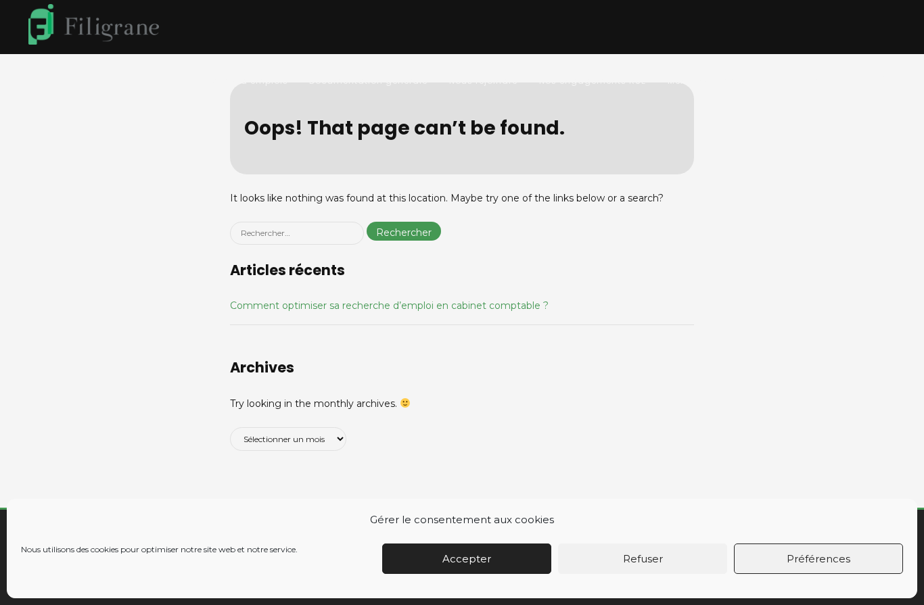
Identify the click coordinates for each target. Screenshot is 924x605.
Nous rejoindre (483, 81)
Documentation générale (368, 81)
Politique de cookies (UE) (828, 81)
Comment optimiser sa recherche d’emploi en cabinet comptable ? (389, 305)
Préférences (818, 558)
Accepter (466, 558)
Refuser (643, 558)
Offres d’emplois (249, 81)
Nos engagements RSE (592, 81)
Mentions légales (708, 81)
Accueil (171, 81)
